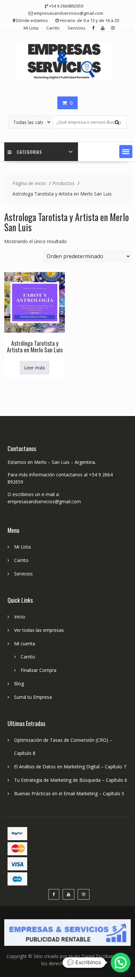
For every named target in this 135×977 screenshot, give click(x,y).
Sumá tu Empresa (33, 697)
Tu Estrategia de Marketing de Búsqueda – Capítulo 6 (70, 780)
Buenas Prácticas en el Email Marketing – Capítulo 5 (69, 793)
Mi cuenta (24, 643)
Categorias (29, 151)
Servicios (77, 28)
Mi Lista (31, 28)
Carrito (53, 28)
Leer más (34, 367)
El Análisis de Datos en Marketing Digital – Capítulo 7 (70, 766)
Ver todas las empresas (39, 630)
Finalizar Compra (38, 670)
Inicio (19, 616)
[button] (125, 151)
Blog (19, 683)
